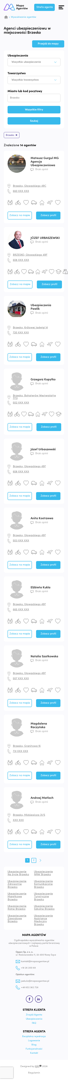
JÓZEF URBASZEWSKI (45, 238)
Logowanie (34, 1041)
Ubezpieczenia (18, 55)
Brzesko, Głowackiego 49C (29, 186)
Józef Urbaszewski (43, 449)
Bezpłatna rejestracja (34, 1036)
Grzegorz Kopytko (43, 379)
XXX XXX (18, 820)
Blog (34, 1045)
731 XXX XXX (20, 751)
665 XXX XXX (21, 610)
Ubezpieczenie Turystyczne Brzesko (43, 897)
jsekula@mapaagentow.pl (35, 981)
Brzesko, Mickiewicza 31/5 (29, 815)
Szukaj (34, 120)
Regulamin (34, 1073)
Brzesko (10, 135)
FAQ (34, 1023)
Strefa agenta (44, 7)
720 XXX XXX (21, 333)
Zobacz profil (48, 215)
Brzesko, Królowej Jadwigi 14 (30, 327)
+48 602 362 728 (29, 987)
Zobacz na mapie (19, 215)
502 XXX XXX (21, 403)
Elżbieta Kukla (40, 587)
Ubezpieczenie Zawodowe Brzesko (17, 919)
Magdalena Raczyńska (39, 725)
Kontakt (34, 1053)
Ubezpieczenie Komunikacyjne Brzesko (43, 884)
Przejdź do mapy (48, 43)
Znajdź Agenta (34, 1015)
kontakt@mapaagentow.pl (35, 961)
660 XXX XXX (21, 191)
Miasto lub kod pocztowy (25, 91)
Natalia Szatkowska (44, 656)
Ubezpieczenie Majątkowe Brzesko (17, 897)
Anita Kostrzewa (42, 518)
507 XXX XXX (21, 678)
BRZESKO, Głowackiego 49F (30, 255)
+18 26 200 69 (28, 968)
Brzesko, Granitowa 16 (27, 746)
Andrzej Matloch (42, 798)
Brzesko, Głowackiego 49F (29, 466)
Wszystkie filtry (34, 109)
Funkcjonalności (34, 1049)
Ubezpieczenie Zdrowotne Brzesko (17, 884)
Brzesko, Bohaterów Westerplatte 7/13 (34, 397)
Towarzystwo (17, 73)
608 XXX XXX (21, 260)
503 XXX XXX (21, 541)
